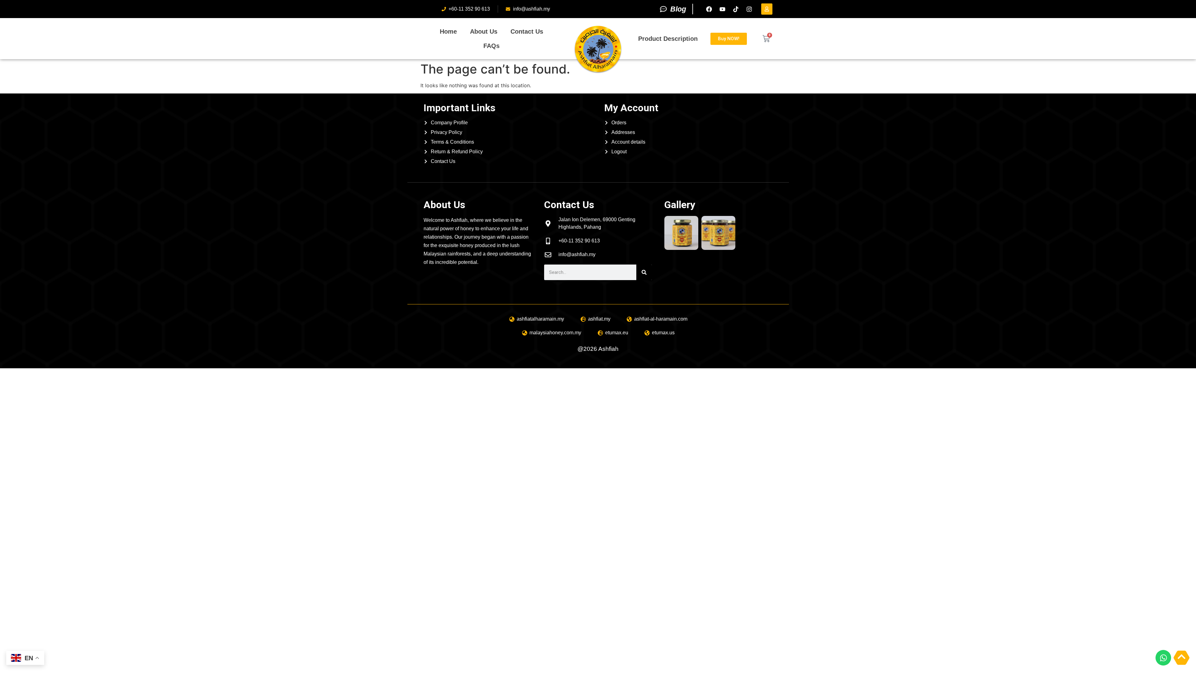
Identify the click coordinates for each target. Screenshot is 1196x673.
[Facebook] (709, 9)
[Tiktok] (736, 9)
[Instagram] (749, 9)
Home (448, 31)
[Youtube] (722, 9)
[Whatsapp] (1163, 658)
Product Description (668, 38)
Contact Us (526, 31)
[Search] (644, 272)
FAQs (491, 45)
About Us (483, 31)
